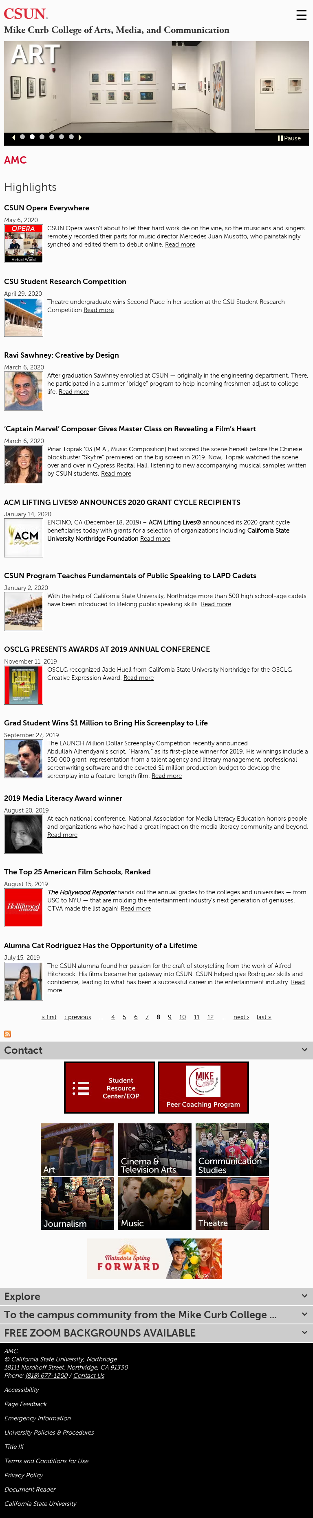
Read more (180, 244)
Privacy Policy (23, 1475)
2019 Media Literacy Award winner (63, 798)
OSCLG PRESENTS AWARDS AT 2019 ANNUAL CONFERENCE (107, 649)
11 (197, 1017)
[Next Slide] (80, 137)
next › (241, 1017)
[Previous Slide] (13, 137)
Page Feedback (25, 1404)
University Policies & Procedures (49, 1432)
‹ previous (77, 1017)
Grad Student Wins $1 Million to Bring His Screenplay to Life (106, 723)
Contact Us (88, 1375)
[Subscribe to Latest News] (9, 1033)
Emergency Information (37, 1418)
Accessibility (21, 1390)
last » (264, 1017)
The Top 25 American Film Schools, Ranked (77, 872)
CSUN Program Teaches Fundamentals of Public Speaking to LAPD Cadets (130, 576)
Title (13, 1447)
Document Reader (29, 1489)
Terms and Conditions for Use (46, 1461)
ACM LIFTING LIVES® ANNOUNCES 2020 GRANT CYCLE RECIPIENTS (122, 502)
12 (210, 1017)
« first (49, 1017)
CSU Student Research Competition (65, 281)
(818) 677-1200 (46, 1375)
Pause (292, 138)
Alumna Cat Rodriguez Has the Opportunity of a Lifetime (100, 945)
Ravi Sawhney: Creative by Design (61, 355)
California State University (40, 1504)
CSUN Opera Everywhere (46, 208)
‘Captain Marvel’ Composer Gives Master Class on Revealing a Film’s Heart (130, 429)
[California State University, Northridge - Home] (26, 15)
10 (182, 1017)
